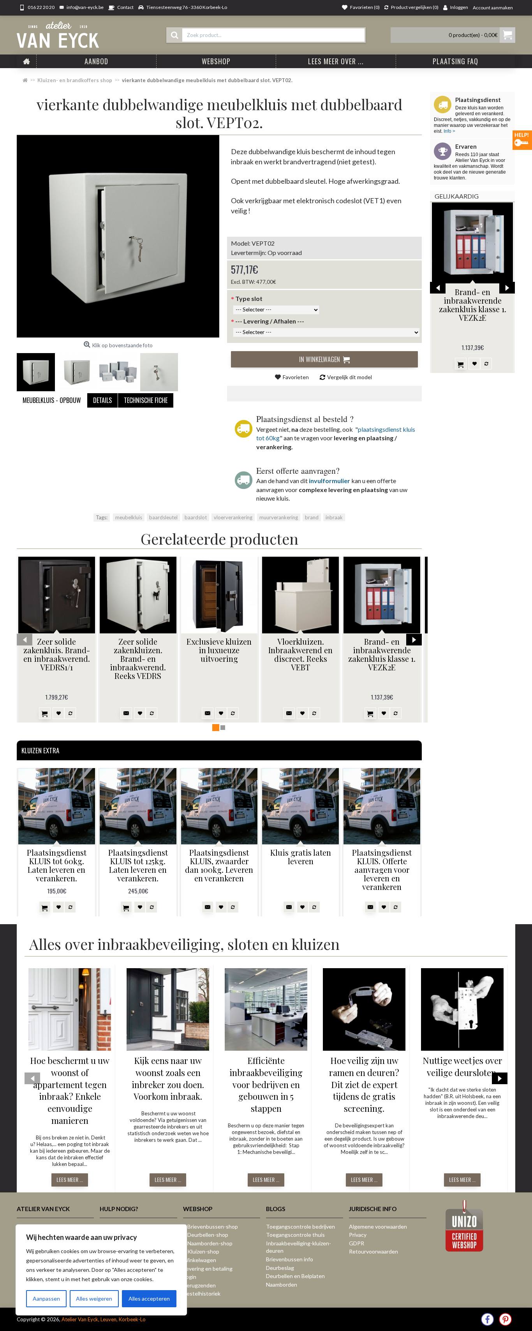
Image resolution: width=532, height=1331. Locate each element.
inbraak (334, 517)
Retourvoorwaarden (373, 1251)
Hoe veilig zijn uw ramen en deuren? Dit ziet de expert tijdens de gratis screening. (364, 1084)
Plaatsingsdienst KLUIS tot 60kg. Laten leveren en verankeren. (56, 865)
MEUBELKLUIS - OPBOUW (52, 400)
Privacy (357, 1234)
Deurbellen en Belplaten (295, 1276)
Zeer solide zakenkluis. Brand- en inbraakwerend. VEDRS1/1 (56, 654)
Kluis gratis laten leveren (300, 856)
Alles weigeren (94, 1298)
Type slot (248, 298)
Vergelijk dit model (349, 377)
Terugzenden (199, 1285)
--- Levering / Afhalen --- (269, 321)
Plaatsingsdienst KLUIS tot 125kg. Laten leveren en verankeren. (138, 865)
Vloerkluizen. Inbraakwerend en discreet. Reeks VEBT (300, 654)
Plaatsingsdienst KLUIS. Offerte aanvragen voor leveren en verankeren (382, 869)
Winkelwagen (199, 1260)
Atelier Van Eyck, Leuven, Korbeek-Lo (104, 1319)
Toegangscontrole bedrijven (300, 1226)
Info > (448, 131)
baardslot (196, 517)
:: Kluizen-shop (201, 1251)
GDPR (356, 1243)
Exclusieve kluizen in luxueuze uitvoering (219, 650)
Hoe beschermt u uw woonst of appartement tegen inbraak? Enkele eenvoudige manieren (69, 1090)
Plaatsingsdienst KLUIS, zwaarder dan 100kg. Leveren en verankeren (219, 865)
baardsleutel (163, 517)
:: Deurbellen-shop (205, 1234)
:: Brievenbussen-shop (210, 1226)
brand (312, 517)
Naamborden (281, 1284)
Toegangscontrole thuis (295, 1234)
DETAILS (102, 400)
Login (189, 1276)
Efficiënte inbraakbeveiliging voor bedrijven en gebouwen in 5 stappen (266, 1084)
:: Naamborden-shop (208, 1243)
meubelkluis (128, 517)
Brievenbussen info (289, 1259)
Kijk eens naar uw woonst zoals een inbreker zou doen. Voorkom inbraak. (168, 1078)
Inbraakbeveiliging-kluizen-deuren (298, 1247)
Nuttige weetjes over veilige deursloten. (462, 1066)
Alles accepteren (149, 1298)
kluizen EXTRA (40, 750)
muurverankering (278, 517)
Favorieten (296, 377)
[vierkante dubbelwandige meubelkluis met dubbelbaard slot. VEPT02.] (118, 236)
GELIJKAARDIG (457, 196)
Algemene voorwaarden (378, 1226)
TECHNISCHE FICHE (145, 400)
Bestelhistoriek (201, 1293)
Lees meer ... (69, 1179)
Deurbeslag (280, 1267)
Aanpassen (46, 1298)
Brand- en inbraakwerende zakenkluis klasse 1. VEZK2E (472, 305)
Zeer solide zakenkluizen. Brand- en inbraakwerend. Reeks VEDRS (138, 658)
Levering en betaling (208, 1268)
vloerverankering (233, 517)
